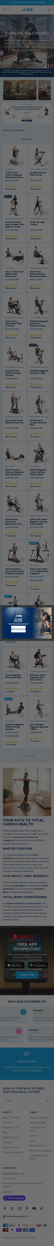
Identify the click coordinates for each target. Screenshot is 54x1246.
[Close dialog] (50, 609)
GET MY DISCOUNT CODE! (18, 630)
